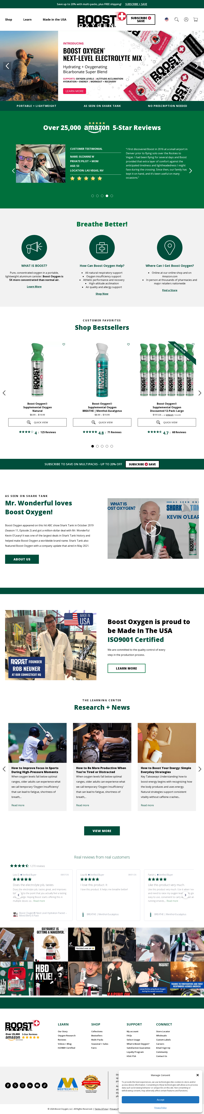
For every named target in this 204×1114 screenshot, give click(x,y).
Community (162, 1052)
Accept (160, 1099)
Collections (96, 1031)
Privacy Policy (160, 1107)
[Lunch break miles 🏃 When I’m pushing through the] (153, 945)
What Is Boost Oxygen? (138, 1043)
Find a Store (169, 290)
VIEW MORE (102, 831)
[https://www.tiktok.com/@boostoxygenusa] (44, 1085)
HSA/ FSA (131, 1056)
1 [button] (92, 196)
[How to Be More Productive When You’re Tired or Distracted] (37, 743)
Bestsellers (96, 1035)
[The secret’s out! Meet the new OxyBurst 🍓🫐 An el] (51, 945)
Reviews (62, 1039)
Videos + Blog (65, 1043)
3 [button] (102, 196)
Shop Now (102, 294)
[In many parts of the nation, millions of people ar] (187, 979)
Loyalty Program (135, 1052)
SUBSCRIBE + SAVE (136, 4)
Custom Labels (163, 1039)
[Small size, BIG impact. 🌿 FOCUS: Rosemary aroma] (17, 945)
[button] (197, 1075)
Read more (17, 805)
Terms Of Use (101, 1108)
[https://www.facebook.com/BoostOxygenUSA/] (8, 1085)
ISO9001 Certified (66, 1047)
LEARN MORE (126, 668)
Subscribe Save (140, 19)
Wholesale (161, 1035)
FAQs (129, 1035)
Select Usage (133, 1039)
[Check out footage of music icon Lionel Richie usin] (119, 979)
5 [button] (111, 196)
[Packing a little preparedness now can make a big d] (17, 979)
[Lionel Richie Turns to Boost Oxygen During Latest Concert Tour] (167, 743)
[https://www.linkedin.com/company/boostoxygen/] (30, 1085)
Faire (94, 1047)
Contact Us (161, 1056)
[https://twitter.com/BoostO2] (15, 1085)
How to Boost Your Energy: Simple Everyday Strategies (101, 770)
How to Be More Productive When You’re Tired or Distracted (36, 770)
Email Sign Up (163, 1047)
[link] (41, 914)
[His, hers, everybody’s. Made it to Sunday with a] (119, 945)
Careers (160, 1043)
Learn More (34, 286)
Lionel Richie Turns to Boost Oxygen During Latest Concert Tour (163, 772)
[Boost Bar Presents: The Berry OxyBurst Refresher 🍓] (187, 945)
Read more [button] (39, 900)
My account (132, 1031)
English (167, 19)
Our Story (63, 1031)
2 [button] (97, 196)
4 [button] (107, 196)
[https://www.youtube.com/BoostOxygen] (37, 1085)
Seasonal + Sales (99, 1043)
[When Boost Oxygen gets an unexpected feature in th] (85, 945)
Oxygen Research (67, 1035)
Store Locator (163, 1031)
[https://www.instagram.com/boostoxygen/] (23, 1085)
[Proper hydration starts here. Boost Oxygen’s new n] (85, 979)
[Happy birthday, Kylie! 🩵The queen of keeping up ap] (51, 979)
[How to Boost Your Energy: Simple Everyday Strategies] (102, 743)
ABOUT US (22, 559)
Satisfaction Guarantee (138, 1047)
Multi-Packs (97, 1039)
